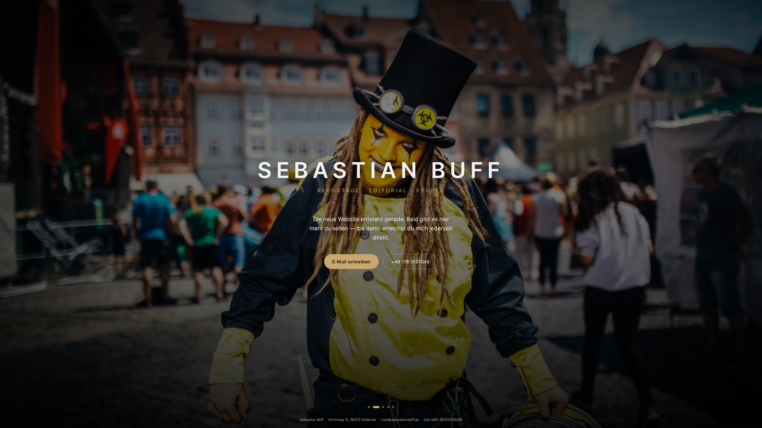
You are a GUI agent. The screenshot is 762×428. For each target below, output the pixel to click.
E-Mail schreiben (351, 262)
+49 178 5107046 (410, 262)
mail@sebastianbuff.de (400, 420)
